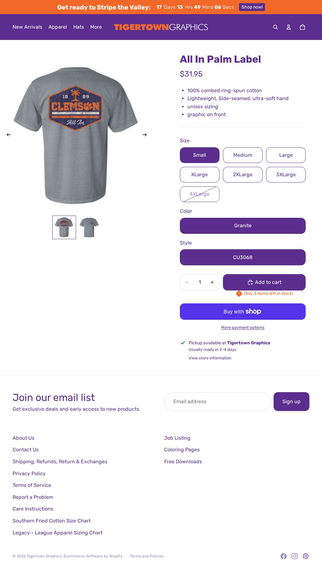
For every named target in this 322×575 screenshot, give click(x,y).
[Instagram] (294, 556)
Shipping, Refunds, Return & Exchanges (60, 462)
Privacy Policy (29, 473)
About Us (23, 438)
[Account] (289, 27)
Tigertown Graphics (44, 556)
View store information (210, 358)
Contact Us (26, 450)
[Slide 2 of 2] (89, 227)
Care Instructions (33, 509)
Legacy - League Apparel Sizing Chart (58, 533)
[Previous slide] (7, 136)
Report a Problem (33, 497)
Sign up (291, 401)
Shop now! (252, 7)
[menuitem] (96, 27)
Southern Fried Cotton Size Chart (52, 521)
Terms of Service (32, 485)
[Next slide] (146, 136)
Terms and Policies (147, 556)
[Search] (275, 27)
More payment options (242, 327)
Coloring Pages (182, 450)
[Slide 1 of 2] (64, 227)
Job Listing (177, 438)
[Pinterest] (305, 556)
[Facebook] (283, 556)
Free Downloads (183, 462)
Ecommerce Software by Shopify (93, 556)
